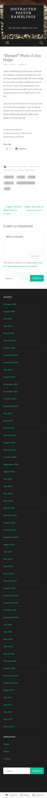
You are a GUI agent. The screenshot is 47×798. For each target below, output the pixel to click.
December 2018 (10, 595)
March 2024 (8, 333)
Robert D (22, 64)
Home (6, 744)
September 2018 (10, 617)
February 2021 (9, 449)
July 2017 (7, 697)
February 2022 (9, 435)
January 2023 (9, 377)
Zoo (8, 189)
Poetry (10, 170)
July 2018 (7, 624)
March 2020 (8, 508)
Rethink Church (26, 183)
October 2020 (9, 457)
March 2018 (8, 653)
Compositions (33, 166)
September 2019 (10, 537)
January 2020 (9, 522)
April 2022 (8, 420)
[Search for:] (23, 278)
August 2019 (9, 544)
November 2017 (10, 675)
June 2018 (7, 631)
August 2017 (9, 690)
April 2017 (8, 719)
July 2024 (7, 318)
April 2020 (8, 500)
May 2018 (8, 639)
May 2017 (8, 712)
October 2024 (9, 304)
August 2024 (9, 311)
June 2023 (7, 369)
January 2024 (9, 348)
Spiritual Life (30, 170)
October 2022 (9, 398)
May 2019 (8, 559)
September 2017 (10, 682)
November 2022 (10, 391)
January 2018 (9, 668)
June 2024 (7, 326)
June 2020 (7, 486)
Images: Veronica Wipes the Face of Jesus (12, 210)
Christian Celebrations (18, 166)
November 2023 (10, 362)
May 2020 (8, 493)
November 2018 (10, 602)
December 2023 (10, 355)
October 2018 (9, 610)
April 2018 (8, 646)
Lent (5, 170)
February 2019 (9, 581)
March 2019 (8, 573)
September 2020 (10, 464)
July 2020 (7, 479)
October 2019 (9, 530)
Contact (7, 758)
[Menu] (7, 43)
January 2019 (9, 588)
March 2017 (8, 726)
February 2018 (9, 661)
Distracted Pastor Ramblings (24, 13)
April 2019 (8, 566)
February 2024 (9, 340)
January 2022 (9, 442)
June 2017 (7, 704)
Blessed (9, 177)
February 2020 (9, 515)
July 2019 (7, 551)
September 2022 (10, 406)
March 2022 (8, 428)
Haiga (21, 177)
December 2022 (10, 384)
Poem (32, 177)
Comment (35, 256)
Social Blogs (19, 170)
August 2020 (9, 471)
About (6, 751)
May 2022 (8, 413)
